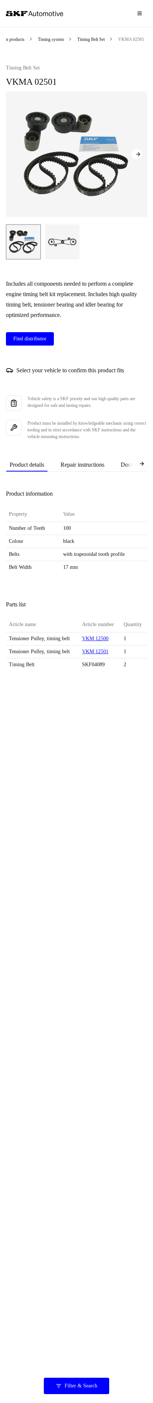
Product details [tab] (27, 464)
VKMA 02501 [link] (131, 39)
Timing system (51, 39)
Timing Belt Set (91, 39)
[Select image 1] (23, 241)
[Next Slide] (137, 154)
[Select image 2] (62, 241)
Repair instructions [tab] (82, 464)
